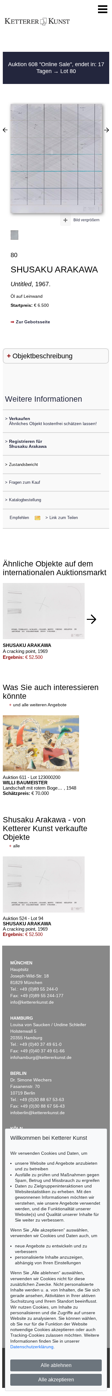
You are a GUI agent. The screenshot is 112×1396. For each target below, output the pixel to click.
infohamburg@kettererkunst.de (41, 1057)
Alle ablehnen (56, 1365)
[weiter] (91, 619)
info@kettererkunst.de (32, 1002)
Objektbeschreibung (42, 356)
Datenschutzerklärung (32, 1346)
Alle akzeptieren (56, 1379)
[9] (106, 129)
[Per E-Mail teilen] (35, 517)
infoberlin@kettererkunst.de (37, 1112)
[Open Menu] (102, 9)
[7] (5, 129)
